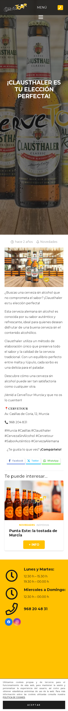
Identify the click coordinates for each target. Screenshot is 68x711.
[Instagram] (17, 622)
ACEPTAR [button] (34, 705)
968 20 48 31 (36, 609)
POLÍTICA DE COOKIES (14, 697)
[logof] (15, 7)
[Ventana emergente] (60, 7)
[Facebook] (8, 622)
